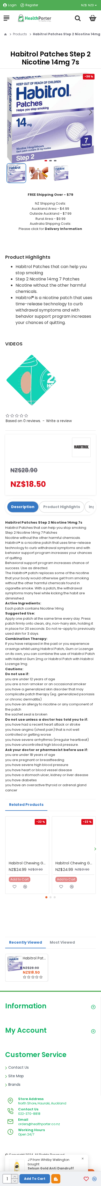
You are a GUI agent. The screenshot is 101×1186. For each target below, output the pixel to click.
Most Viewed (62, 942)
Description (22, 506)
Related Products (26, 804)
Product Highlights (61, 506)
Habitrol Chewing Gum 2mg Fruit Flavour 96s (28, 863)
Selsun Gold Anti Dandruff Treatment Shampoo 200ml (52, 1170)
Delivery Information (63, 229)
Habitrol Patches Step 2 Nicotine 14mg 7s (34, 958)
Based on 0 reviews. (23, 420)
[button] (90, 112)
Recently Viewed (25, 942)
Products (20, 34)
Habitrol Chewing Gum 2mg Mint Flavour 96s (74, 863)
